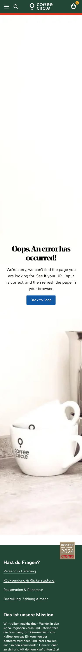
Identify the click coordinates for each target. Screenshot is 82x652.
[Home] (41, 6)
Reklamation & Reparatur (23, 590)
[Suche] (16, 6)
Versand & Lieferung (19, 571)
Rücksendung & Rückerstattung (28, 580)
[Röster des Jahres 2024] (67, 551)
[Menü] (5, 7)
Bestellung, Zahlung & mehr (25, 599)
